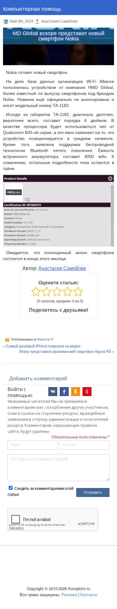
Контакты (88, 594)
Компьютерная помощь (32, 8)
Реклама (69, 594)
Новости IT (45, 339)
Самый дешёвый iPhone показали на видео (43, 345)
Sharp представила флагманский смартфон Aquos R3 (65, 351)
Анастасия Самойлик (62, 268)
